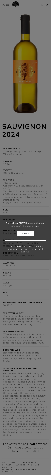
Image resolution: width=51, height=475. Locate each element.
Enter (25, 233)
